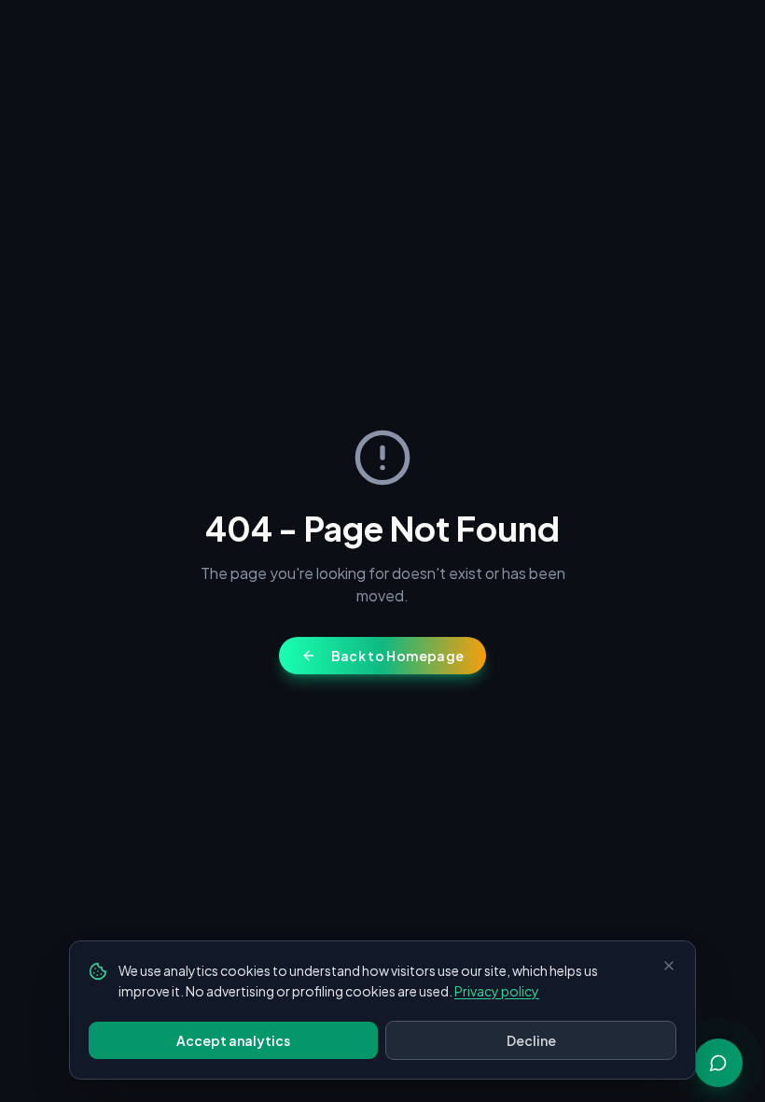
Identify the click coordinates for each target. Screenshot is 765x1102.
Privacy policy (496, 990)
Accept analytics (233, 1040)
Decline (531, 1040)
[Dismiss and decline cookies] (668, 965)
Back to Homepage (398, 655)
